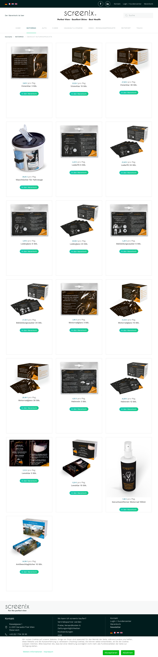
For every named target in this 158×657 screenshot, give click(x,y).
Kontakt (117, 4)
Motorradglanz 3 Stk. (79, 322)
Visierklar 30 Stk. (128, 85)
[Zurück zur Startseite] (79, 15)
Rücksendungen (65, 632)
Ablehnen (128, 652)
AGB (60, 635)
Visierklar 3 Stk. (29, 86)
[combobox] (138, 15)
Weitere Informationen (32, 652)
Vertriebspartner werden (69, 622)
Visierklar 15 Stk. (79, 86)
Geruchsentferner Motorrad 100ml (129, 502)
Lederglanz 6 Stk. (29, 244)
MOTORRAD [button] (31, 28)
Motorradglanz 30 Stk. (29, 400)
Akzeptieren (111, 652)
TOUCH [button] (139, 28)
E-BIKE (55, 28)
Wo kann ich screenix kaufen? (72, 618)
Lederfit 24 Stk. (128, 165)
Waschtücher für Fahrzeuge (29, 180)
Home (18, 28)
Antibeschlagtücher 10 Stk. (29, 564)
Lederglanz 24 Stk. (79, 244)
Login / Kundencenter (132, 4)
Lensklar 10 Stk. (79, 485)
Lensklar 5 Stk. (29, 473)
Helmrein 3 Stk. (79, 401)
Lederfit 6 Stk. (79, 165)
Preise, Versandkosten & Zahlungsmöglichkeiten (69, 626)
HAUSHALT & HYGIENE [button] (73, 28)
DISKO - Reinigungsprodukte (102, 28)
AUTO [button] (44, 28)
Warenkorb (148, 4)
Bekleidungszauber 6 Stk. (128, 244)
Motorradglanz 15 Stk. (128, 323)
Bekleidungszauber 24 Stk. (29, 323)
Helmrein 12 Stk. (129, 401)
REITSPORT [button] (126, 28)
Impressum (48, 652)
